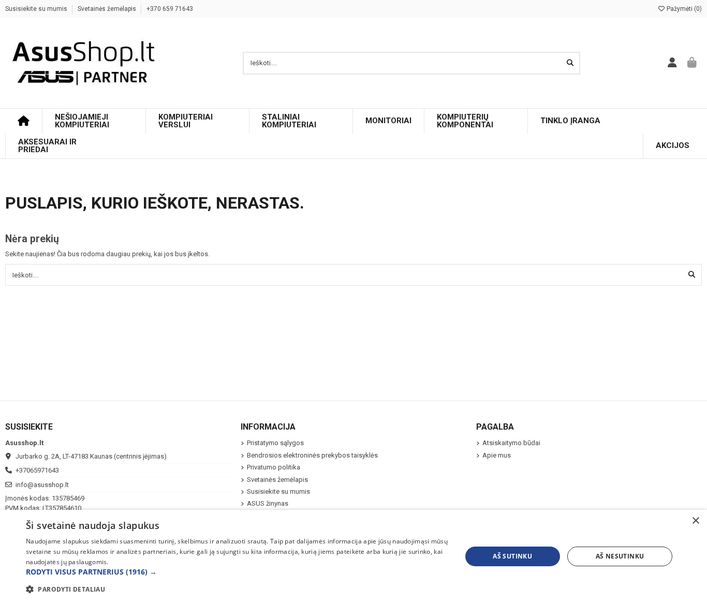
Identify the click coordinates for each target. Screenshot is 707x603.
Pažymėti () (683, 8)
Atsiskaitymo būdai (511, 443)
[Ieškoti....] (570, 63)
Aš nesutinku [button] (620, 556)
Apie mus (496, 455)
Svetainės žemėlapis (108, 8)
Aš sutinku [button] (512, 556)
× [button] (695, 521)
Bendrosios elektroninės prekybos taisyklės (312, 455)
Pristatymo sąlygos (275, 443)
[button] (237, 572)
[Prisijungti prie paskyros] (672, 63)
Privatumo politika (273, 467)
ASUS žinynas (267, 503)
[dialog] (353, 556)
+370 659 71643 (169, 8)
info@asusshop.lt (42, 485)
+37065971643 (37, 470)
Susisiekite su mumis (37, 8)
